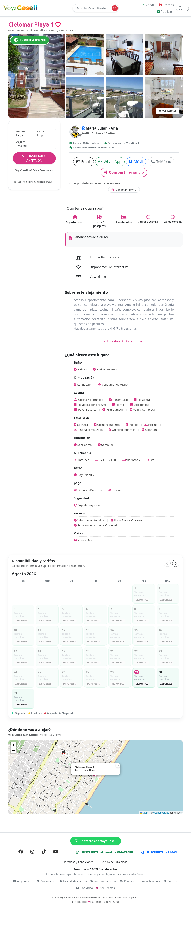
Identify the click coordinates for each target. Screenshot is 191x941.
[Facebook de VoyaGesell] (20, 851)
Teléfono (163, 161)
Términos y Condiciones (78, 862)
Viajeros (20, 142)
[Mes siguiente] (175, 563)
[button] (87, 804)
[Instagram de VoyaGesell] (32, 851)
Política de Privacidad (114, 862)
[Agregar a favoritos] (58, 24)
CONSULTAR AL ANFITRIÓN (36, 158)
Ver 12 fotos (169, 110)
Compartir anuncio (126, 172)
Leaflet (145, 812)
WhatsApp (112, 161)
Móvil (138, 161)
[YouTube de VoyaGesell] (55, 851)
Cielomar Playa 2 (126, 189)
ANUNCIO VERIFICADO (33, 40)
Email (85, 161)
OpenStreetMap (161, 812)
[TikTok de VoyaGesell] (44, 851)
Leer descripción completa (126, 341)
